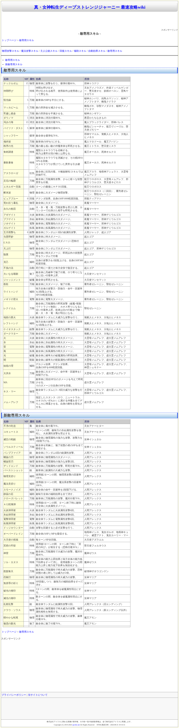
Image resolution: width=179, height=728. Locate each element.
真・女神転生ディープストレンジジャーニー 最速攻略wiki (89, 7)
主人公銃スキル (49, 51)
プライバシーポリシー (14, 695)
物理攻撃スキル (10, 51)
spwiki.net (76, 725)
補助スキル (80, 51)
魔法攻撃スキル (29, 51)
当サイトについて (38, 695)
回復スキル (66, 51)
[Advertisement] (89, 20)
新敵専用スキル (13, 64)
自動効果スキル (96, 51)
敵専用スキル (26, 40)
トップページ (9, 40)
